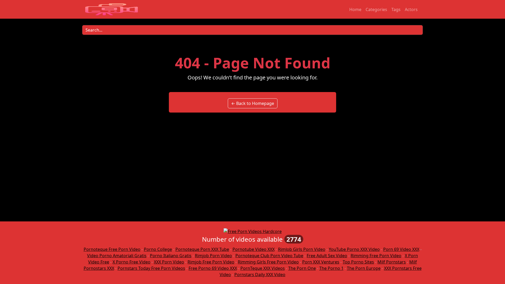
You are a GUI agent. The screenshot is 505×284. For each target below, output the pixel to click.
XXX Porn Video (169, 262)
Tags (396, 9)
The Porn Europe (364, 268)
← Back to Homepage (252, 103)
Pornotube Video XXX (254, 249)
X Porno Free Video (131, 262)
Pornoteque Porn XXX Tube (202, 249)
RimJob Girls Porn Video (301, 249)
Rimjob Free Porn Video (211, 262)
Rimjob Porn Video (213, 255)
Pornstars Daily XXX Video (259, 274)
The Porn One (302, 268)
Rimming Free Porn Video (376, 255)
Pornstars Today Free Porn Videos (151, 268)
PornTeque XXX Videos (262, 268)
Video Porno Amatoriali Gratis (117, 255)
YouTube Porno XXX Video (354, 249)
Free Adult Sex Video (327, 255)
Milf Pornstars (391, 262)
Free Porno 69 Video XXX (213, 268)
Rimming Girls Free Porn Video (268, 262)
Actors (411, 9)
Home (355, 9)
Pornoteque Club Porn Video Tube (269, 255)
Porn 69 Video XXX (401, 249)
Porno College (158, 249)
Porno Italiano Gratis (170, 255)
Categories (376, 9)
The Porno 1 (331, 268)
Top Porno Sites (358, 262)
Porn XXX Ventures (320, 262)
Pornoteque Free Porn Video (112, 249)
